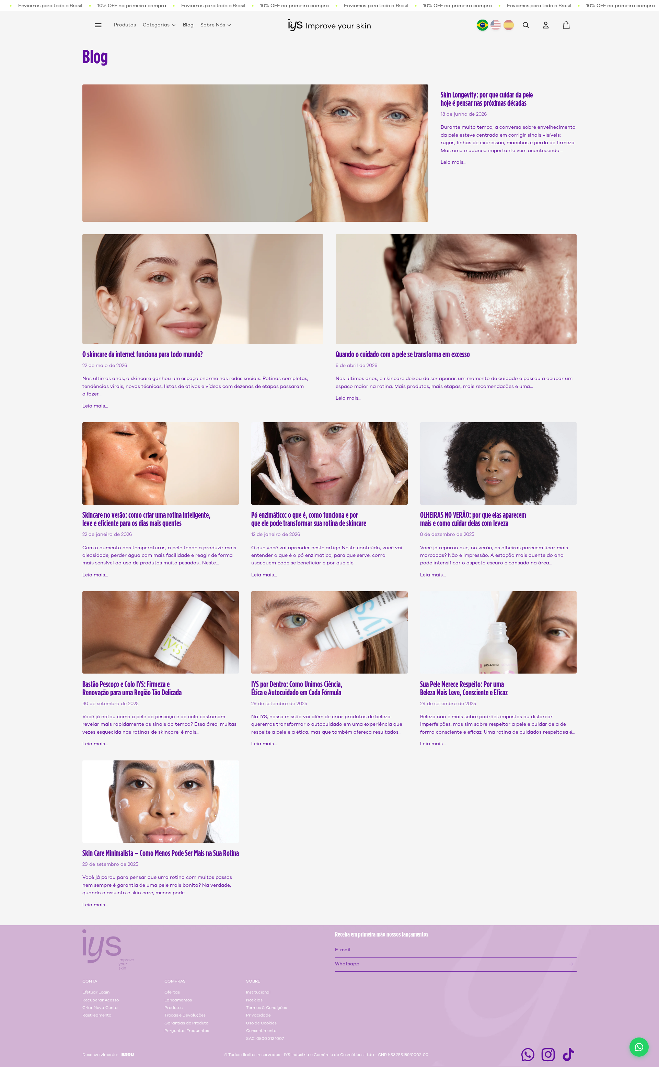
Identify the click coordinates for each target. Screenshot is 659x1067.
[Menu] (98, 25)
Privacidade (258, 1015)
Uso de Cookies (261, 1023)
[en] (495, 25)
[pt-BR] (482, 25)
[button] (639, 1047)
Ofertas (172, 992)
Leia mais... (453, 162)
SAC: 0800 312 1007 (265, 1038)
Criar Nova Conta (100, 1007)
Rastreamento (96, 1015)
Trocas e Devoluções (185, 1015)
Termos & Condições (266, 1007)
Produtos (173, 1007)
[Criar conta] (571, 964)
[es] (509, 25)
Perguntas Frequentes (186, 1030)
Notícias (254, 1000)
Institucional (258, 992)
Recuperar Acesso (100, 1000)
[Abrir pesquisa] (526, 25)
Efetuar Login (95, 992)
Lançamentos (178, 1000)
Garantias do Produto (186, 1023)
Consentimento (261, 1030)
